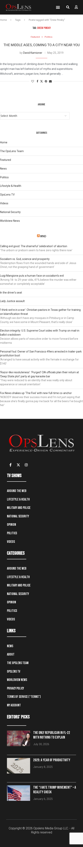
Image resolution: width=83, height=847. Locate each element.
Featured (5, 159)
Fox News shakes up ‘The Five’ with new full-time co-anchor (36, 393)
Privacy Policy (15, 688)
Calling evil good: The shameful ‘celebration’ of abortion (33, 246)
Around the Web (16, 491)
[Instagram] (26, 464)
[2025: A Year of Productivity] (18, 765)
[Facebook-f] (10, 464)
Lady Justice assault (12, 301)
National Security (10, 212)
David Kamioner (32, 52)
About (10, 654)
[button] (58, 7)
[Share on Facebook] (37, 81)
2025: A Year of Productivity (51, 760)
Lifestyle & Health (10, 185)
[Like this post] (32, 81)
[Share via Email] (50, 81)
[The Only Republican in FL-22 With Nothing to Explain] (18, 738)
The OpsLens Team (12, 151)
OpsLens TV (7, 194)
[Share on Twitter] (41, 81)
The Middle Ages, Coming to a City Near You (41, 45)
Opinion (11, 525)
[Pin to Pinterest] (46, 81)
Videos (4, 203)
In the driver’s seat (11, 292)
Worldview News (10, 220)
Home (3, 19)
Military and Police (18, 508)
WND (43, 236)
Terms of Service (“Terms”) (24, 697)
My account (14, 705)
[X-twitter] (18, 464)
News (3, 168)
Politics (4, 177)
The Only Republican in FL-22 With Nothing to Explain (51, 735)
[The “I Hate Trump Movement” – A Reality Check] (18, 793)
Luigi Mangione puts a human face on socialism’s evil (32, 275)
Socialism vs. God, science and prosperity (25, 259)
